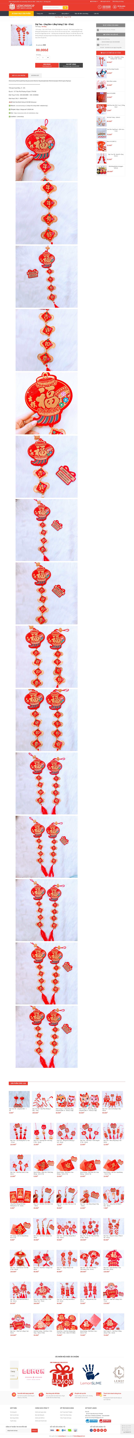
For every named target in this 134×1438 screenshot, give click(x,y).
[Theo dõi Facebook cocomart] (91, 1430)
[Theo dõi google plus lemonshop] (101, 1430)
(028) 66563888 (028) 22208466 (107, 6)
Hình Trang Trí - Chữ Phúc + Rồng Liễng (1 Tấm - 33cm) (112, 1332)
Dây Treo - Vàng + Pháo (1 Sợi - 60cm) (65, 1268)
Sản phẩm (65, 13)
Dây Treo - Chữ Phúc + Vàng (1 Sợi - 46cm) (43, 1268)
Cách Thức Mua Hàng (65, 1415)
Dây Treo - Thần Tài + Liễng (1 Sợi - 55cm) (19, 1332)
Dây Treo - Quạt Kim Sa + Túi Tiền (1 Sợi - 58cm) (19, 1268)
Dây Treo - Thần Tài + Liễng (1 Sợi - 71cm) (113, 1300)
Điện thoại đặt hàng (104, 39)
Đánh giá (35, 75)
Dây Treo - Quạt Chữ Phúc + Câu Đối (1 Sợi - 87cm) (112, 1268)
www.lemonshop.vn (21, 105)
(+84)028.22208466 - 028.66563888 (100, 1415)
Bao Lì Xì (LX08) (111, 93)
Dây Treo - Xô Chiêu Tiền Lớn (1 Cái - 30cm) (66, 1204)
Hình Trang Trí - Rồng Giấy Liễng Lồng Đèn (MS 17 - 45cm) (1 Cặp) (88, 1109)
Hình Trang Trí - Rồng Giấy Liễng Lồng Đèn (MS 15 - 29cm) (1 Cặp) (64, 1109)
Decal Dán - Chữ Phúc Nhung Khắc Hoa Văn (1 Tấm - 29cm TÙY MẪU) (66, 1332)
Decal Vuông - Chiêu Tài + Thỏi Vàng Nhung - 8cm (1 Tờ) (43, 1173)
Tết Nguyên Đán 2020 (22, 17)
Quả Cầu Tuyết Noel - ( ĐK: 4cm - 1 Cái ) (116, 130)
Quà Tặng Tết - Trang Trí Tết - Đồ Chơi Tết (42, 17)
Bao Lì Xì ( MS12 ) (111, 141)
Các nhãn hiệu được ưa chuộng (67, 1357)
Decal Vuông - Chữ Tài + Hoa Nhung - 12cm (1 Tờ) (113, 1173)
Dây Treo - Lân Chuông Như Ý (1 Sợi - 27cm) (19, 1141)
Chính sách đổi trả (39, 1418)
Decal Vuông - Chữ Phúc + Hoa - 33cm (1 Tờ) (88, 1332)
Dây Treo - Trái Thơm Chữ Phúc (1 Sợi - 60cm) (19, 1300)
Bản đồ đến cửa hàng (81, 13)
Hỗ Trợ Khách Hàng (67, 1408)
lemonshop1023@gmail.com (96, 1417)
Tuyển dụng (13, 1421)
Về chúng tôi (13, 1412)
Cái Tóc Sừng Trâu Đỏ (113, 69)
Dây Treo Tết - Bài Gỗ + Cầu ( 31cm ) (116, 155)
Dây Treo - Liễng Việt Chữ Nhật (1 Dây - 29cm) (112, 1204)
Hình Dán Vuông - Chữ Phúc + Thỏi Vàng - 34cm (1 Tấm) (43, 1332)
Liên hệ (96, 13)
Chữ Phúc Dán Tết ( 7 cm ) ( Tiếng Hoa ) (116, 106)
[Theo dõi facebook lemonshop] (94, 1430)
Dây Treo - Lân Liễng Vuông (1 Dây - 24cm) (89, 1204)
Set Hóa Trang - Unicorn (113, 117)
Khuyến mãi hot (106, 1)
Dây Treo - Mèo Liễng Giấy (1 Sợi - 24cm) (113, 1141)
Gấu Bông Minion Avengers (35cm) (116, 167)
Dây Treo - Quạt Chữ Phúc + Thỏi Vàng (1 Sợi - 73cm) (42, 1300)
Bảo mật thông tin (39, 1415)
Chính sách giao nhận (40, 1412)
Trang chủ (40, 13)
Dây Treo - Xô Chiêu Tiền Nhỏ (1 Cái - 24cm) (43, 1204)
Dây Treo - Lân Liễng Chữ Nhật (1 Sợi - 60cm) (66, 1300)
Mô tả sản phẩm (18, 75)
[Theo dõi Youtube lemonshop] (105, 1430)
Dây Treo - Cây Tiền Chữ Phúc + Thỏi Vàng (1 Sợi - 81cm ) (88, 1268)
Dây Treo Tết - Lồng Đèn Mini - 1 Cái (18, 1109)
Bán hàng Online (14, 1418)
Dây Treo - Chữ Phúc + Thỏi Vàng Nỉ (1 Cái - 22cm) (89, 1141)
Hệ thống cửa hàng (118, 1)
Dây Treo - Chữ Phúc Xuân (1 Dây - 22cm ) (19, 1173)
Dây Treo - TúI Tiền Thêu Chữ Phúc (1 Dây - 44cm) (89, 1236)
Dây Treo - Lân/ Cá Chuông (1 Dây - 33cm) (111, 1109)
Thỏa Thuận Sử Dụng (65, 1418)
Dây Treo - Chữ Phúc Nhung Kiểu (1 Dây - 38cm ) (66, 1236)
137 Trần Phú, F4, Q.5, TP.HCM (107, 29)
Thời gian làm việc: (104, 44)
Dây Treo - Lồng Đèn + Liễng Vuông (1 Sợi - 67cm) (116, 57)
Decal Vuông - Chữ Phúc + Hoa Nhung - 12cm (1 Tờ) (65, 1173)
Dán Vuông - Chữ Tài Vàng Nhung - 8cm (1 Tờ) (19, 1236)
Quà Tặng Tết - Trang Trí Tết (63, 17)
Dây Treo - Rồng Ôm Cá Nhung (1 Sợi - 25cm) (66, 1141)
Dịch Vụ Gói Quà (14, 1415)
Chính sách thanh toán (41, 1421)
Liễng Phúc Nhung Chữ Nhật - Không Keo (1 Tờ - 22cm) (18, 1204)
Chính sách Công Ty (42, 1408)
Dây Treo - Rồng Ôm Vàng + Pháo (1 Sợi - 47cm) (113, 1236)
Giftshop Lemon (91, 1408)
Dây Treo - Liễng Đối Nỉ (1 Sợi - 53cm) (88, 1300)
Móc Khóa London (111, 81)
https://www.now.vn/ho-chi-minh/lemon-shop (26, 113)
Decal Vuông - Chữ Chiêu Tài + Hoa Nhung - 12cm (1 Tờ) (89, 1173)
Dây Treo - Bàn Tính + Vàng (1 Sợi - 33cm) (43, 1236)
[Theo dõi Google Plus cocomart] (98, 1430)
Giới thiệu (52, 13)
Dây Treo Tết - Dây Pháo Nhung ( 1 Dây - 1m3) (41, 1109)
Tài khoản (94, 1)
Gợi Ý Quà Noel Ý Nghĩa (66, 1412)
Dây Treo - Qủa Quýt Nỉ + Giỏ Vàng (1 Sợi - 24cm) (43, 1141)
